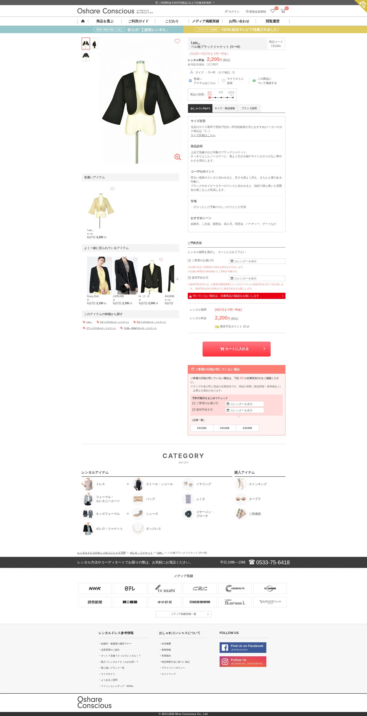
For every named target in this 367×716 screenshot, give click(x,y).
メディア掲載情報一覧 (183, 614)
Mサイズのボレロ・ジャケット (151, 322)
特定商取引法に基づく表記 (176, 662)
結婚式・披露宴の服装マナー (116, 643)
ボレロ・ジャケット (141, 552)
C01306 (224, 428)
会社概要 (166, 643)
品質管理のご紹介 (110, 649)
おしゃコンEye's (200, 108)
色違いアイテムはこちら (205, 81)
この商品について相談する (267, 81)
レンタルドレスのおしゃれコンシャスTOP (101, 552)
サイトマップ (169, 674)
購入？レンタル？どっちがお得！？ (119, 662)
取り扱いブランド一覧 (112, 667)
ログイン (234, 11)
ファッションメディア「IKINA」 (118, 686)
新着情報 (166, 649)
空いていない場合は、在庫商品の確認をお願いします (226, 295)
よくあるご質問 (109, 680)
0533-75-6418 (272, 562)
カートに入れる (236, 349)
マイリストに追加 (235, 81)
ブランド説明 (249, 108)
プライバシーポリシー (173, 667)
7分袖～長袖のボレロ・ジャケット (140, 328)
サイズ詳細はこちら (203, 135)
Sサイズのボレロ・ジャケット (114, 322)
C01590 (247, 428)
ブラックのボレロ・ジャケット (101, 328)
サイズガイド (108, 674)
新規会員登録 (257, 11)
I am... (195, 42)
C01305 (201, 428)
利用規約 (166, 655)
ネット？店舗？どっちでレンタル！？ (121, 655)
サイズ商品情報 (225, 108)
